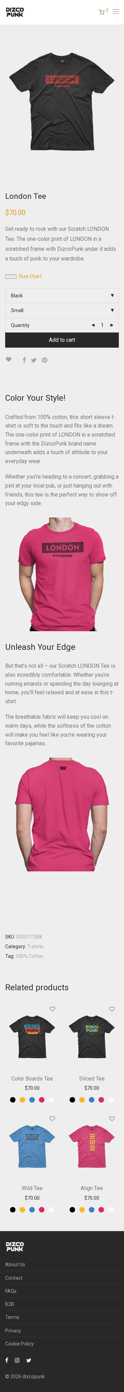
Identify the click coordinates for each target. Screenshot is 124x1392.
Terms (12, 1317)
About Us (15, 1264)
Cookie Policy (19, 1344)
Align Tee (92, 1188)
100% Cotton (29, 956)
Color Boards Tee (32, 1078)
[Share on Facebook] (24, 360)
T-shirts (35, 946)
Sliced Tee (92, 1078)
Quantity (20, 325)
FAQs (11, 1291)
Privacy (13, 1330)
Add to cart (62, 340)
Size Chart (30, 276)
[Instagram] (17, 1360)
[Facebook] (6, 1360)
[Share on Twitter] (34, 360)
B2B (9, 1304)
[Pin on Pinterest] (45, 360)
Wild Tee (32, 1188)
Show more (32, 1088)
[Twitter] (28, 1360)
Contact (13, 1278)
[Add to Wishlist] (11, 359)
